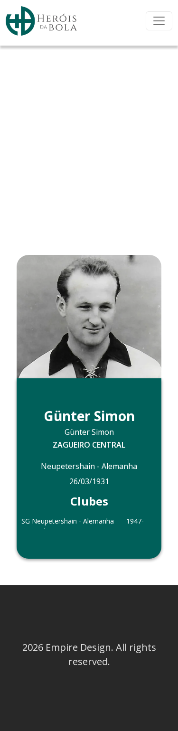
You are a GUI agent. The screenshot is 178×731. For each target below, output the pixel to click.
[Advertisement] (89, 139)
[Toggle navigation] (159, 20)
